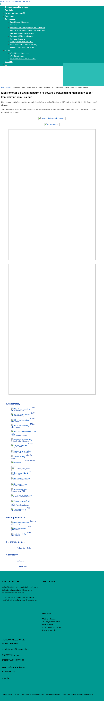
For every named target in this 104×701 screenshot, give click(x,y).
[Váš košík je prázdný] (83, 83)
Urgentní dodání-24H (28, 694)
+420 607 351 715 (6, 1)
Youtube (5, 678)
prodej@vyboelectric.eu (21, 1)
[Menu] (0, 4)
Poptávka (40, 694)
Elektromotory (6, 87)
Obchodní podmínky (62, 694)
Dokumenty (50, 694)
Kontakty (89, 694)
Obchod (16, 694)
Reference (81, 694)
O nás (74, 694)
